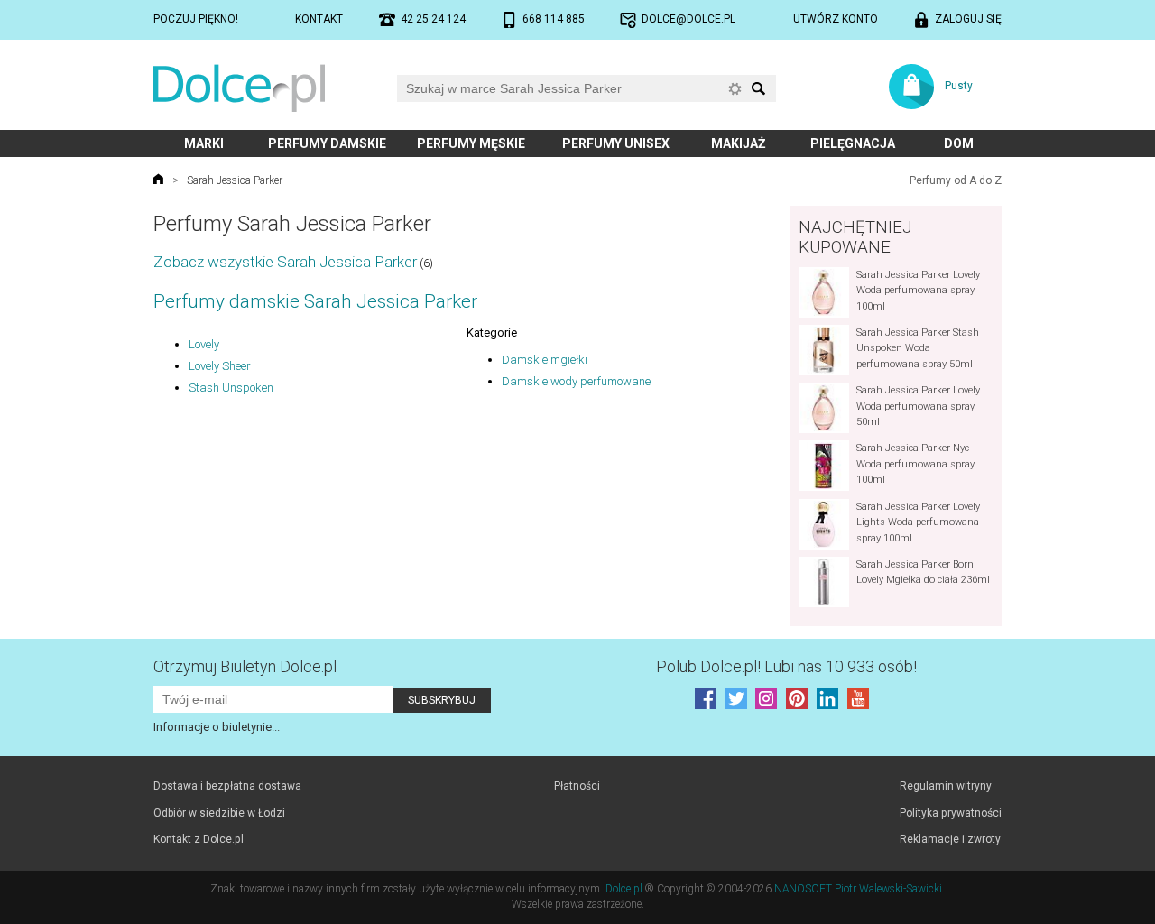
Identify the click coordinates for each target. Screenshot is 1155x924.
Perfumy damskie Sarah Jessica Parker (315, 301)
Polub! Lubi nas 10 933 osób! (786, 666)
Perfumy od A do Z (956, 180)
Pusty (959, 85)
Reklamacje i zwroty (950, 839)
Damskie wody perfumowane (576, 381)
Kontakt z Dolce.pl (198, 839)
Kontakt (319, 19)
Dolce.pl (623, 888)
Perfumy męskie (471, 143)
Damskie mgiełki (544, 359)
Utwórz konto (835, 19)
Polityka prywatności (951, 813)
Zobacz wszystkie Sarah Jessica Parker (285, 262)
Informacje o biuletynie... (216, 727)
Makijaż (738, 143)
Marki (204, 143)
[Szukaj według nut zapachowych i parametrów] (735, 89)
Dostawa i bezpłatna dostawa (227, 786)
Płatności (577, 786)
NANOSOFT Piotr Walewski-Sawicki (858, 888)
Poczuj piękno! (195, 19)
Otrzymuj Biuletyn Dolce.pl (245, 666)
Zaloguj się (968, 19)
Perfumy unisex (616, 143)
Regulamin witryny (946, 786)
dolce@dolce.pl (688, 19)
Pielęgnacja (852, 143)
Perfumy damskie (327, 143)
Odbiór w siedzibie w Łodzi (219, 813)
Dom (959, 143)
